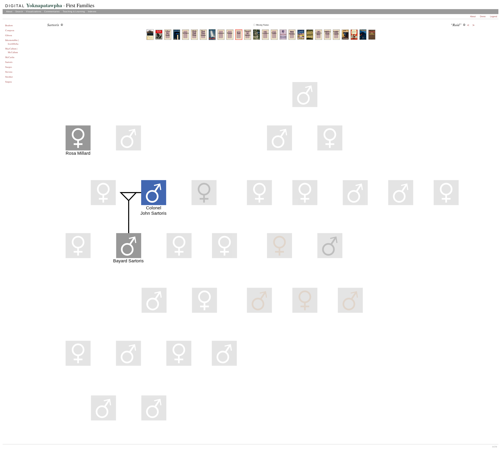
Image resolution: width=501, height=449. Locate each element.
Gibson (8, 35)
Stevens (8, 71)
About (9, 11)
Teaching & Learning (74, 11)
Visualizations (33, 11)
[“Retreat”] (230, 35)
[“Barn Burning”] (292, 35)
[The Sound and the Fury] (159, 35)
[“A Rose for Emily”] (168, 35)
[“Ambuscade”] (221, 35)
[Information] (62, 25)
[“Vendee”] (274, 35)
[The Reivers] (372, 35)
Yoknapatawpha (33, 5)
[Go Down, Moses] (310, 35)
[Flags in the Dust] (150, 35)
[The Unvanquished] (283, 35)
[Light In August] (212, 35)
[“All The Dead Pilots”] (194, 35)
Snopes (8, 66)
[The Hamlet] (301, 35)
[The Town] (354, 35)
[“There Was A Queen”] (203, 35)
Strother (9, 76)
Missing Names (262, 24)
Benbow (9, 25)
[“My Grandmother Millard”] (318, 35)
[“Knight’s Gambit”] (336, 35)
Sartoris (9, 62)
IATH (494, 446)
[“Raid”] (239, 35)
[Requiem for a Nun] (345, 35)
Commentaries (52, 11)
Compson (9, 30)
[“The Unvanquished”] (265, 35)
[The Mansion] (363, 35)
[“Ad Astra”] (185, 35)
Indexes (92, 11)
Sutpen (8, 81)
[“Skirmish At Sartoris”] (247, 35)
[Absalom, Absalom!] (256, 35)
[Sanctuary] (176, 35)
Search (19, 11)
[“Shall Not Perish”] (327, 35)
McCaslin (9, 57)
